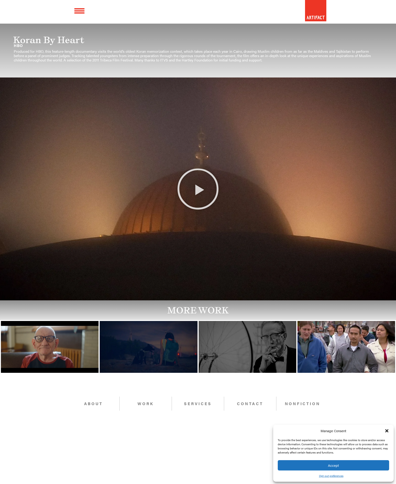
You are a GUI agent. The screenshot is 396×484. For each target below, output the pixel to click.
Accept (333, 465)
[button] (387, 431)
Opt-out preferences (331, 476)
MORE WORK (198, 310)
